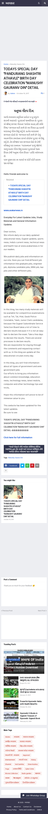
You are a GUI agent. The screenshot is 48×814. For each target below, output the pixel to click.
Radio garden (26, 773)
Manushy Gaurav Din (17, 64)
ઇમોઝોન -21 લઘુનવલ (31, 778)
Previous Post (7, 610)
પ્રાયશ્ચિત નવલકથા (10, 741)
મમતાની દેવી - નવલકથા (12, 755)
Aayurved (26, 755)
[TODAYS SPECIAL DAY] (13, 492)
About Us (17, 806)
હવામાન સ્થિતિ (17, 769)
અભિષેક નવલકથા (10, 746)
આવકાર (10, 3)
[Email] (37, 466)
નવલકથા (16, 737)
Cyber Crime (29, 769)
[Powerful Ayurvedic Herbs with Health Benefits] (11, 704)
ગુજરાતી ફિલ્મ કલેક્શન (12, 782)
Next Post (42, 610)
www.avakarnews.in (13, 210)
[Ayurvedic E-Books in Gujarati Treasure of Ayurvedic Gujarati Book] (11, 716)
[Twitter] (22, 466)
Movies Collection (11, 773)
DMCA (39, 809)
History (33, 759)
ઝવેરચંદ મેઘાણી (9, 750)
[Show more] (6, 470)
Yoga (7, 769)
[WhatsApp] (27, 466)
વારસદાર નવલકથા (25, 741)
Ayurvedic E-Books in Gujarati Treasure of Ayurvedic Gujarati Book (30, 716)
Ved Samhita (19, 764)
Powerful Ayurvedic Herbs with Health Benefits (31, 702)
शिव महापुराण (17, 778)
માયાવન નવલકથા (28, 737)
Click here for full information (18, 437)
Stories (7, 737)
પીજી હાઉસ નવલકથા (26, 746)
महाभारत (37, 773)
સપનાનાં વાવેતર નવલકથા (25, 750)
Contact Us (27, 806)
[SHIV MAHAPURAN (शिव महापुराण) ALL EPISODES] (11, 681)
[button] (3, 3)
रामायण (7, 778)
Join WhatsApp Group (35, 795)
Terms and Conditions (27, 809)
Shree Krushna (33, 764)
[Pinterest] (32, 466)
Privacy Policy (11, 809)
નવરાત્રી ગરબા (23, 759)
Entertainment (10, 759)
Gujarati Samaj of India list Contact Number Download (22, 665)
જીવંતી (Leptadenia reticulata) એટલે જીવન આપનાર (32, 690)
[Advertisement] (24, 34)
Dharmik (8, 764)
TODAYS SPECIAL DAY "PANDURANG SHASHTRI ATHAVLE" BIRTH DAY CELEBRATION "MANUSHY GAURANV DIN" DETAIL (20, 192)
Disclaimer (37, 806)
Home (6, 64)
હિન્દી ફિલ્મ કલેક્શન (29, 782)
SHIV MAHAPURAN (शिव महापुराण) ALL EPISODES (30, 678)
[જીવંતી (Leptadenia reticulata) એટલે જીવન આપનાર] (11, 693)
